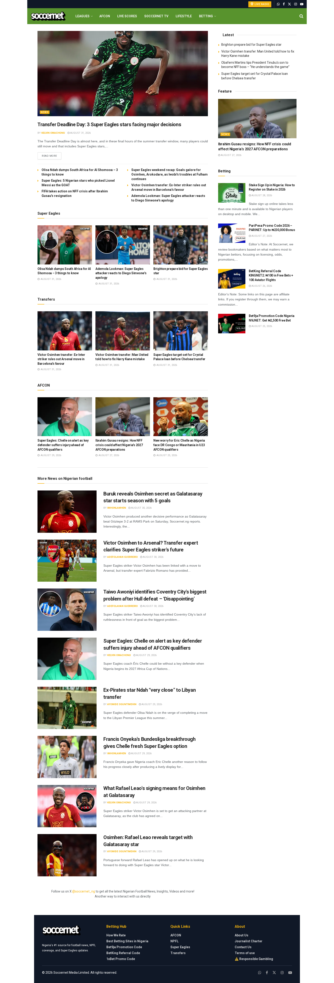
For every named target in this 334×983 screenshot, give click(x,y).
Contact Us (243, 947)
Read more (51, 155)
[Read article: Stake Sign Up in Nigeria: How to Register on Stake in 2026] (231, 193)
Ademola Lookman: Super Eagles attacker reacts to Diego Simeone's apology (120, 273)
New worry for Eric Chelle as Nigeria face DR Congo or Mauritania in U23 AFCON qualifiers (179, 445)
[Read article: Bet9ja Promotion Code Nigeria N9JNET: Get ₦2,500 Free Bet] (231, 323)
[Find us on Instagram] (295, 4)
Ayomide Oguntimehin (121, 704)
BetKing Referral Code (123, 953)
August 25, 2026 (261, 326)
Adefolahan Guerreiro (122, 557)
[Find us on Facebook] (284, 4)
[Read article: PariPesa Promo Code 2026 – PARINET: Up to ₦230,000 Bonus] (231, 233)
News (45, 112)
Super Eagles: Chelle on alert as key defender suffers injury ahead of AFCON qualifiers (63, 445)
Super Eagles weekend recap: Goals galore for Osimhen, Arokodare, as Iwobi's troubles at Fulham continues (169, 174)
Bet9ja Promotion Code (124, 947)
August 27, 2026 (230, 155)
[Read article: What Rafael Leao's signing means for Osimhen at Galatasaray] (67, 806)
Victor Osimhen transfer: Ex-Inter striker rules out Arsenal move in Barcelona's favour (61, 359)
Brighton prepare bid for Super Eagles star (251, 44)
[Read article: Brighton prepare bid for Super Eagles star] (180, 244)
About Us (241, 935)
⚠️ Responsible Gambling (254, 959)
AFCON (104, 16)
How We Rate (116, 935)
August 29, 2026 (146, 655)
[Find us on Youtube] (301, 4)
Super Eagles (180, 947)
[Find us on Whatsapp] (278, 4)
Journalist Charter (248, 941)
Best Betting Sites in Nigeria (127, 941)
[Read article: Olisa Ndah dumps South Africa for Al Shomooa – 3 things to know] (64, 244)
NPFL (174, 941)
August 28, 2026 (261, 195)
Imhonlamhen (116, 507)
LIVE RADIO (261, 4)
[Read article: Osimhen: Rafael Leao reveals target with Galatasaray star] (67, 855)
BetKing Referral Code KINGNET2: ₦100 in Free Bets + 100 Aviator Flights (271, 275)
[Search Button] (301, 16)
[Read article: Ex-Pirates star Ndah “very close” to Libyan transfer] (67, 708)
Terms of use (245, 953)
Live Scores (127, 16)
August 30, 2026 (141, 507)
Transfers (178, 953)
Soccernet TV (156, 16)
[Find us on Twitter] (289, 4)
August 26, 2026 (261, 285)
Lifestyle (184, 16)
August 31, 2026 (80, 132)
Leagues (82, 16)
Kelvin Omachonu (53, 132)
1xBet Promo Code (120, 959)
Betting (206, 16)
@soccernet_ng (83, 891)
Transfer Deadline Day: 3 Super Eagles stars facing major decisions (109, 124)
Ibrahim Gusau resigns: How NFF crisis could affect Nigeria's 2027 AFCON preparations (119, 445)
